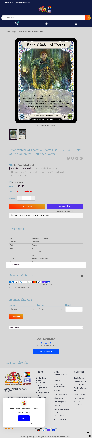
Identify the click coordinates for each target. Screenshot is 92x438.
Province (40, 305)
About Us (57, 380)
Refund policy (58, 398)
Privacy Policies (79, 394)
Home (8, 32)
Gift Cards (57, 390)
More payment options (65, 211)
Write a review (46, 351)
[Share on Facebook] (68, 158)
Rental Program (59, 402)
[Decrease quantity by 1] (19, 198)
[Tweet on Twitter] (76, 158)
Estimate (16, 317)
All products (16, 32)
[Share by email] (81, 158)
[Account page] (46, 23)
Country (12, 305)
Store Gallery (58, 416)
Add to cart (27, 206)
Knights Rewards (59, 394)
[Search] (88, 17)
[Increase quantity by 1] (33, 198)
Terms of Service (59, 419)
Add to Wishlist (17, 182)
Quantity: (12, 198)
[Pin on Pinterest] (72, 158)
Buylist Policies (79, 378)
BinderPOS (67, 437)
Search (56, 406)
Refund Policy (14, 327)
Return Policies (79, 398)
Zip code (68, 305)
